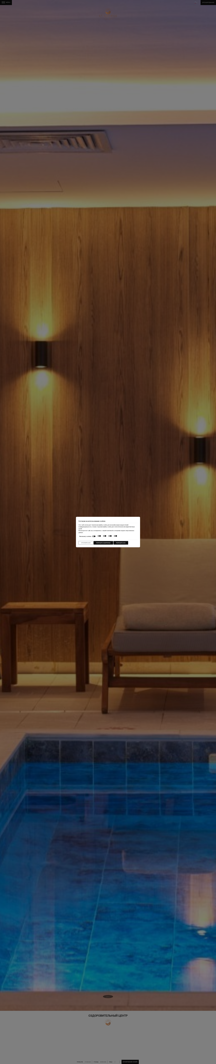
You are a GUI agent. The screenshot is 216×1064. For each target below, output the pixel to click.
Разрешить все (121, 542)
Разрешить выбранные (103, 542)
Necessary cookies (85, 536)
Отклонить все (86, 542)
